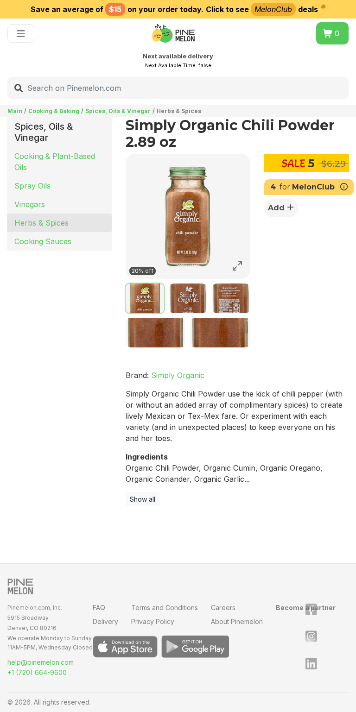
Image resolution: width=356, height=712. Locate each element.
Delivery (105, 621)
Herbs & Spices (41, 222)
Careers (223, 607)
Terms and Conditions (164, 607)
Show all (142, 499)
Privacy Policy (152, 621)
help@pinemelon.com (40, 662)
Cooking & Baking (53, 110)
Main (14, 110)
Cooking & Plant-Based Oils (54, 161)
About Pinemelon (237, 621)
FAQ (99, 607)
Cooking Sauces (42, 241)
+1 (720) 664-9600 (37, 672)
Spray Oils (32, 185)
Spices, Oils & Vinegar (118, 110)
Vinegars (29, 204)
